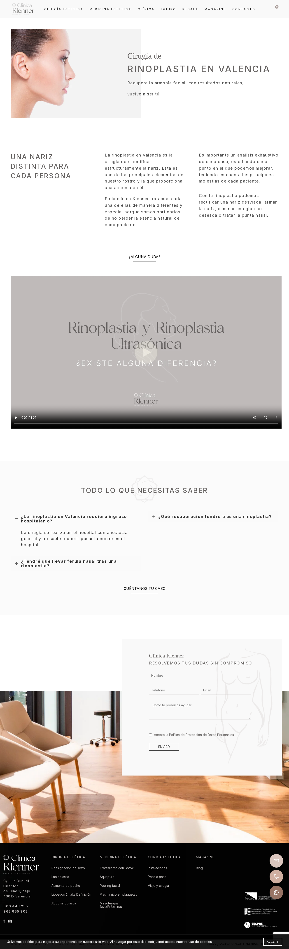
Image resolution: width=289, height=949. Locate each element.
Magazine (215, 9)
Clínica (146, 9)
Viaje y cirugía (158, 885)
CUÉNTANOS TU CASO (144, 588)
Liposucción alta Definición (71, 894)
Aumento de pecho (65, 885)
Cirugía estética (63, 9)
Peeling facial (110, 885)
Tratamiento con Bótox (117, 868)
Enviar (164, 747)
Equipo (168, 9)
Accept (273, 941)
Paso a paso (157, 877)
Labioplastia (60, 877)
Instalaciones (157, 868)
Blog (199, 868)
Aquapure (107, 877)
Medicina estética (110, 9)
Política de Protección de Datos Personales (201, 735)
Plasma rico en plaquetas (118, 894)
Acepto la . (194, 735)
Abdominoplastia (63, 903)
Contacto (243, 9)
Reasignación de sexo (68, 868)
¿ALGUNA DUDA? (144, 256)
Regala (190, 9)
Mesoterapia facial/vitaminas (111, 904)
